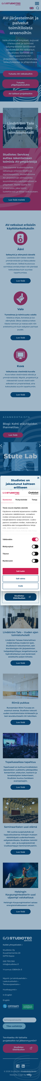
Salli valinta (20, 578)
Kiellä (20, 586)
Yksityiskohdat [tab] (21, 500)
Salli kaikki (20, 571)
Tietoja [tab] (34, 500)
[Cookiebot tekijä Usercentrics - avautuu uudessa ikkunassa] (28, 493)
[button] (38, 477)
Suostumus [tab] (7, 500)
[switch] (35, 546)
